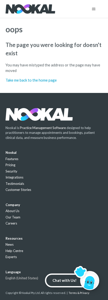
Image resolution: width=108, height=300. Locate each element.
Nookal (11, 153)
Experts (11, 257)
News (10, 244)
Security (11, 171)
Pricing (10, 165)
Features (12, 159)
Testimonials (15, 184)
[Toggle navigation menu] (94, 9)
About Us (12, 211)
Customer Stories (18, 190)
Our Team (13, 217)
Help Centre (14, 251)
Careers (11, 223)
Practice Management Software (43, 128)
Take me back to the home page (31, 80)
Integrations (14, 177)
